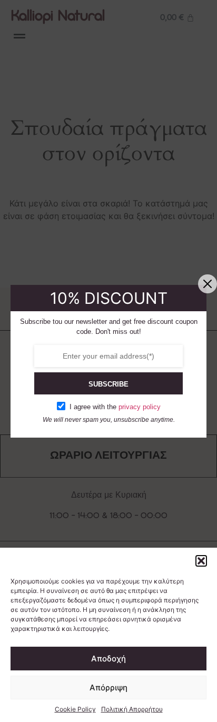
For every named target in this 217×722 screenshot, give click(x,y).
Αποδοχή (108, 659)
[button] (201, 561)
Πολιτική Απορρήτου (132, 709)
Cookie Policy (75, 709)
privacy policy (140, 407)
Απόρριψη (108, 688)
